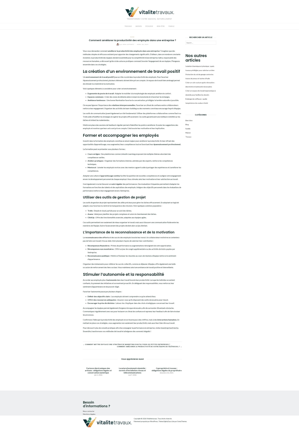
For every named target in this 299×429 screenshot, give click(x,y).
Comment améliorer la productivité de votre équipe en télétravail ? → (149, 347)
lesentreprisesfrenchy (169, 328)
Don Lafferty (127, 44)
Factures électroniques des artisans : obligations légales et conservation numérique (98, 370)
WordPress (154, 421)
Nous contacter (88, 411)
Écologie (149, 26)
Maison (139, 26)
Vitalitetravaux (152, 419)
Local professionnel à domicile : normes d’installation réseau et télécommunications (132, 370)
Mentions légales (89, 414)
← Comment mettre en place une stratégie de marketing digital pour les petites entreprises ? (126, 344)
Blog (132, 37)
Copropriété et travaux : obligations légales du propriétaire (167, 369)
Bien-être (161, 26)
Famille (171, 26)
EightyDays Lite (169, 421)
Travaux (128, 26)
